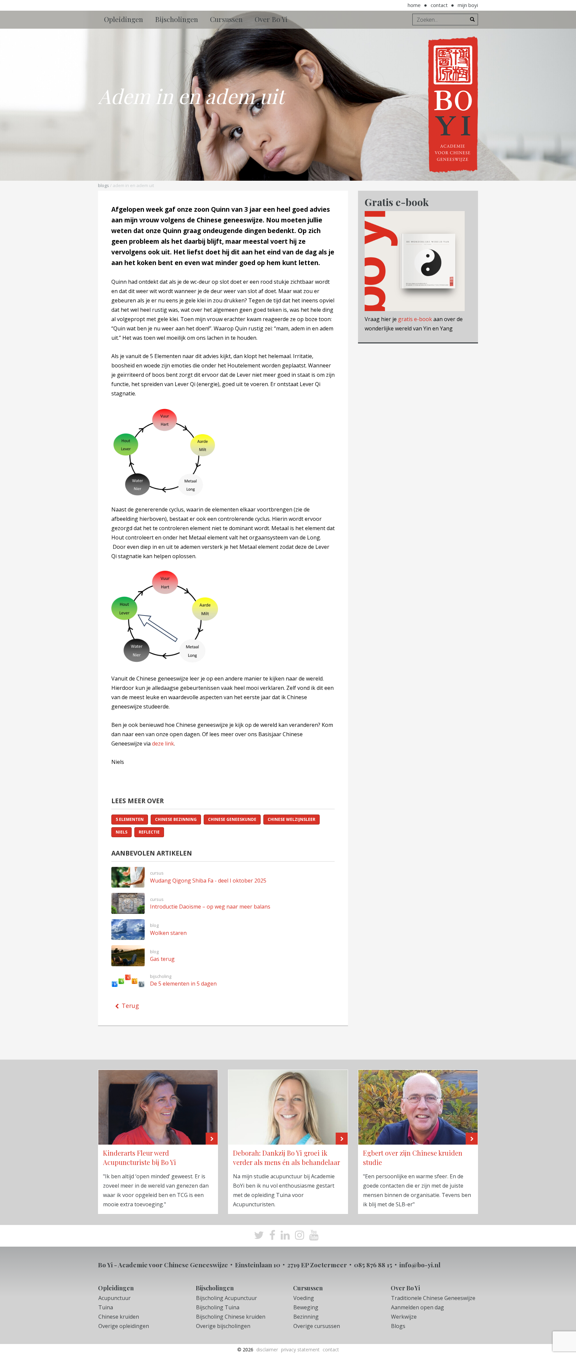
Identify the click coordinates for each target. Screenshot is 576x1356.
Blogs (103, 185)
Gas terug (162, 959)
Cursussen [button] (226, 19)
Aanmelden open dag (417, 1307)
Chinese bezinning (176, 819)
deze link (163, 743)
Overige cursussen (316, 1326)
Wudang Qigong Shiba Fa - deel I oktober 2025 (208, 880)
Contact (439, 5)
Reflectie (149, 832)
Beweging (305, 1307)
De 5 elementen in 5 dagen (183, 983)
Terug (130, 1006)
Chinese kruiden (118, 1316)
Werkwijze (404, 1316)
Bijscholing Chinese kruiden (230, 1316)
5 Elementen (130, 819)
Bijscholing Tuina (217, 1307)
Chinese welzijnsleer (291, 819)
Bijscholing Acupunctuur (226, 1298)
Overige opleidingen (123, 1326)
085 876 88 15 (373, 1264)
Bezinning (306, 1316)
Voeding (303, 1298)
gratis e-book (415, 319)
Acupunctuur (114, 1298)
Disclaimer (267, 1349)
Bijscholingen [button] (176, 19)
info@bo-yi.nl (419, 1264)
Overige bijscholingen (223, 1326)
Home (414, 5)
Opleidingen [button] (123, 19)
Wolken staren (168, 933)
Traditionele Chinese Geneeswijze (433, 1298)
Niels (121, 832)
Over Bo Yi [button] (271, 19)
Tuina (105, 1307)
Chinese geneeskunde (232, 819)
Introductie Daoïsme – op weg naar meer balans (210, 906)
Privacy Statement (300, 1349)
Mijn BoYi (468, 5)
